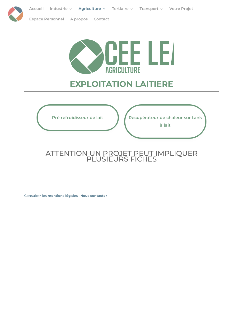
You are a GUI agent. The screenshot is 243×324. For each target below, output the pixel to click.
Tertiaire (120, 9)
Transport (149, 9)
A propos (79, 19)
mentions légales (63, 196)
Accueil (36, 9)
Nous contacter (93, 196)
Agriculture (90, 9)
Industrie (59, 9)
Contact (101, 19)
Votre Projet (181, 9)
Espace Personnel (46, 19)
